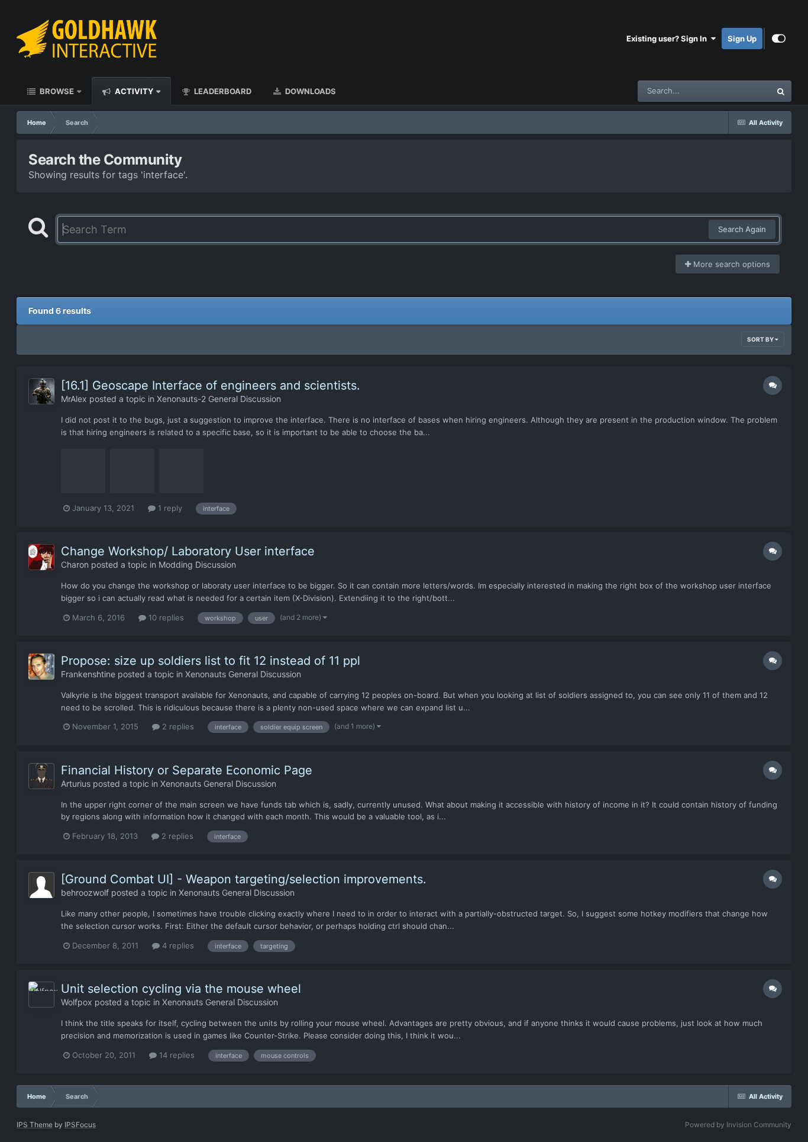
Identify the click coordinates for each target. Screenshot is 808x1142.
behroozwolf (85, 892)
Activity (133, 91)
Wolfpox (76, 1002)
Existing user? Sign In (668, 38)
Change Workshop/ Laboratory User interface (188, 551)
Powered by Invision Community (738, 1124)
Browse (56, 91)
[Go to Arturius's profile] (41, 776)
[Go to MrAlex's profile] (41, 391)
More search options (730, 264)
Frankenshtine (88, 674)
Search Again (742, 229)
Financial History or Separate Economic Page (186, 770)
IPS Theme (35, 1124)
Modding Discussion (197, 564)
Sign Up (742, 38)
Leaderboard (221, 91)
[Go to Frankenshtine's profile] (41, 667)
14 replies (176, 1055)
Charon (75, 564)
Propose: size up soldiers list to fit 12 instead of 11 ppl (210, 661)
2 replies (177, 726)
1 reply (169, 508)
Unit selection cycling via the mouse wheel (181, 989)
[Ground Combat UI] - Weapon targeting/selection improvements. (243, 879)
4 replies (177, 945)
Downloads (309, 91)
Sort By (761, 339)
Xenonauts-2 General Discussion (219, 399)
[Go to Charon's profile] (41, 557)
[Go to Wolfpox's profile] (41, 995)
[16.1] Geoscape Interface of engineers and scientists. (210, 385)
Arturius (76, 784)
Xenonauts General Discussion (243, 674)
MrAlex (74, 399)
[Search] (780, 91)
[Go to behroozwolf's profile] (41, 885)
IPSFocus (80, 1124)
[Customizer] (778, 38)
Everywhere (734, 90)
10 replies (165, 617)
